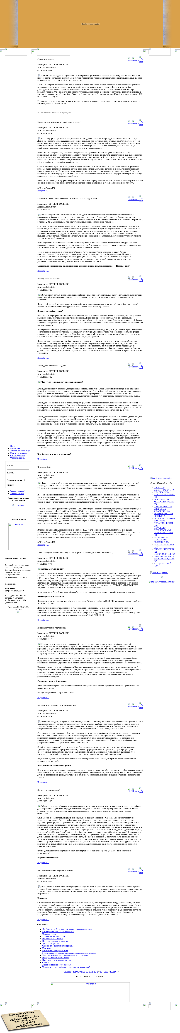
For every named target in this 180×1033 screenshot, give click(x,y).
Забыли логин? (17, 493)
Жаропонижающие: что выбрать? (57, 965)
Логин (10, 465)
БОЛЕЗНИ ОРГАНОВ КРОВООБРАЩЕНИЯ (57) (164, 558)
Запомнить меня (14, 480)
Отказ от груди (49, 934)
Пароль (10, 473)
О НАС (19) (159, 487)
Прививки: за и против (52, 939)
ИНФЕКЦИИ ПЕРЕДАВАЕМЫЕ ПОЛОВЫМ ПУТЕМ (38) (163, 531)
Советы (45, 962)
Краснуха (46, 948)
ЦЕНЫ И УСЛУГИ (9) (164, 490)
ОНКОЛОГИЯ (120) (163, 506)
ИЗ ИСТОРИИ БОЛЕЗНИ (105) (161, 541)
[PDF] (130, 60)
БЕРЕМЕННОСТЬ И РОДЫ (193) (163, 514)
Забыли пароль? (17, 491)
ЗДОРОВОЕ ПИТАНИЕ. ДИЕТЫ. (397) (163, 523)
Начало (67, 972)
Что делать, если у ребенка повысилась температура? (66, 967)
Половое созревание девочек (55, 941)
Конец (113, 972)
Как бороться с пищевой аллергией (58, 931)
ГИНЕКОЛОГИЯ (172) (164, 518)
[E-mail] (141, 61)
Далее (105, 972)
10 (101, 972)
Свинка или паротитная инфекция (57, 946)
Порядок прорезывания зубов (55, 958)
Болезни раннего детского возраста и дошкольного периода (69, 953)
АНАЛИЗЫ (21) (161, 492)
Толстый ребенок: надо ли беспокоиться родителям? (65, 955)
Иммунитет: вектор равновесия (56, 960)
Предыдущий (79, 972)
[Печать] (135, 60)
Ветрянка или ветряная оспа (55, 950)
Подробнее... (43, 191)
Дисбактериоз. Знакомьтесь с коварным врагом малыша (67, 929)
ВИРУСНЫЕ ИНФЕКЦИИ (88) (162, 510)
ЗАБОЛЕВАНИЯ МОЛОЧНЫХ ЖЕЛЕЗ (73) (164, 501)
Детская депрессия (50, 943)
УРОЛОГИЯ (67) (161, 537)
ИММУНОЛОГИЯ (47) (164, 554)
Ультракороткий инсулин (53, 936)
